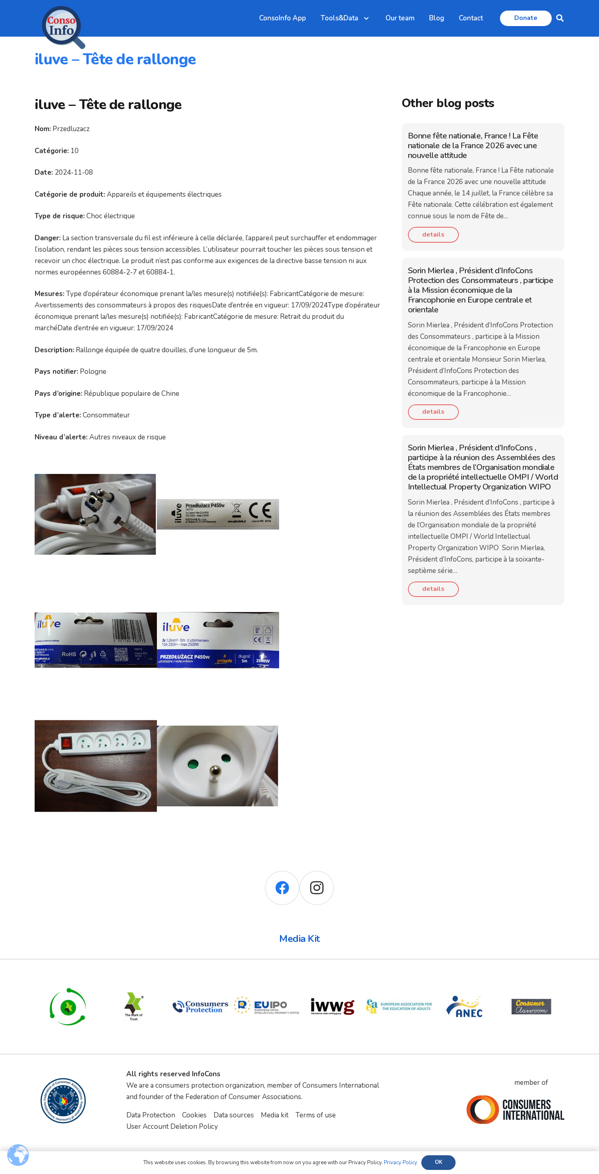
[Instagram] (317, 888)
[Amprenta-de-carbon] (68, 979)
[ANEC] (465, 979)
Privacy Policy (400, 1162)
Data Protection (150, 1115)
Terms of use (315, 1115)
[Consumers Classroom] (531, 979)
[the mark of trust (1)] (134, 979)
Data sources (234, 1115)
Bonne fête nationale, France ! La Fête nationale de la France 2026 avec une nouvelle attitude (473, 145)
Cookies (194, 1115)
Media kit (274, 1115)
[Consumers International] (515, 1109)
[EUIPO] (266, 979)
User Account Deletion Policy (172, 1126)
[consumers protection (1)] (200, 979)
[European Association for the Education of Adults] (399, 979)
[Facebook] (282, 888)
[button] (560, 18)
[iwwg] (333, 979)
